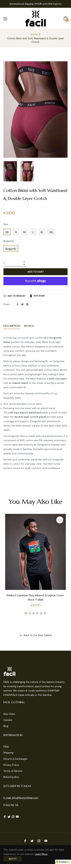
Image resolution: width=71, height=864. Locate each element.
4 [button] (37, 613)
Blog (5, 726)
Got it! (12, 858)
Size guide (39, 295)
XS (7, 232)
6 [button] (45, 613)
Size (5, 224)
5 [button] (41, 613)
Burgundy (8, 241)
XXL (51, 232)
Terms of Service (12, 770)
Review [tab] (29, 325)
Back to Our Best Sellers (37, 635)
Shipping (8, 752)
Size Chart (9, 713)
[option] (35, 564)
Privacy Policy (11, 764)
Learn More (41, 854)
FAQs (6, 746)
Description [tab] (11, 325)
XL (41, 232)
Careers (7, 719)
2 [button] (30, 613)
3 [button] (33, 613)
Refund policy (11, 776)
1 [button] (26, 613)
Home (34, 34)
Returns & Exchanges (15, 758)
